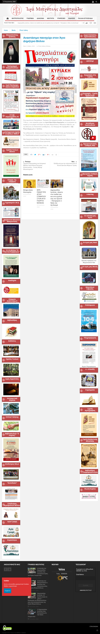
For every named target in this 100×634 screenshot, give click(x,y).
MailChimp (88, 590)
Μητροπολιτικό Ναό (89, 262)
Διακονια (40, 18)
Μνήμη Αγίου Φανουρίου (28, 191)
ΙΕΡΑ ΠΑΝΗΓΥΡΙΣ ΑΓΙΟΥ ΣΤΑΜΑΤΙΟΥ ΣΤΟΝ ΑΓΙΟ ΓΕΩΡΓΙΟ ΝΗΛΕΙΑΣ (41, 196)
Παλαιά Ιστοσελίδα (85, 18)
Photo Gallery (24, 30)
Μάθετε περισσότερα (10, 586)
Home (6, 30)
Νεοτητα (50, 18)
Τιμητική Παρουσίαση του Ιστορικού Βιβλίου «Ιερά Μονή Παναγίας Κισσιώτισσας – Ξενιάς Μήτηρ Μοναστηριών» (34, 165)
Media (14, 30)
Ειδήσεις (48, 46)
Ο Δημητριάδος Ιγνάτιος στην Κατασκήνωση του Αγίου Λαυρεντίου (37, 613)
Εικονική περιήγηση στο (89, 260)
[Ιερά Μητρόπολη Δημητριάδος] (50, 10)
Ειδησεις (71, 18)
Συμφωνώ (7, 591)
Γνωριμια (30, 18)
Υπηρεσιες (61, 18)
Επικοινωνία (94, 626)
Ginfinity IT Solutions (21, 633)
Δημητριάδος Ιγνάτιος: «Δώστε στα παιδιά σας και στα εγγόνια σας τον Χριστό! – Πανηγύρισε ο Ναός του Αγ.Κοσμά (56, 197)
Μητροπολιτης (18, 18)
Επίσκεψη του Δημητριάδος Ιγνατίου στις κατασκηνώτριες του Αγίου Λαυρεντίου (38, 572)
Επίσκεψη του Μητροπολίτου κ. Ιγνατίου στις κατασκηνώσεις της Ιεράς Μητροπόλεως (38, 584)
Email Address (80, 574)
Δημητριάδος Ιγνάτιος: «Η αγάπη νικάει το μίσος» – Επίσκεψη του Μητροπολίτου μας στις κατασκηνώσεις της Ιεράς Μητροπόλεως (37, 599)
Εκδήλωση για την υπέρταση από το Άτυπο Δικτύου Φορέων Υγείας (65, 163)
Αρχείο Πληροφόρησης (89, 366)
